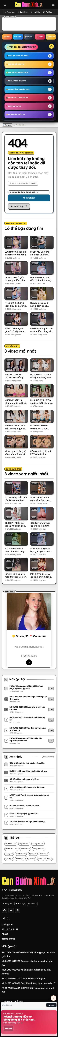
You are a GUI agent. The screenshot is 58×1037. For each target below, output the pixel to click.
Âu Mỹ (9, 854)
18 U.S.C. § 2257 (10, 929)
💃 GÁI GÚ (40, 37)
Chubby (19, 859)
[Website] (17, 910)
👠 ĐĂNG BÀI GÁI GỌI (13, 106)
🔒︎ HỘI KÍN (7, 37)
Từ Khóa (49, 12)
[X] (11, 910)
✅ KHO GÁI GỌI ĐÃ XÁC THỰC (17, 72)
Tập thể (32, 854)
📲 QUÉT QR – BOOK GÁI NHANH (17, 56)
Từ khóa (33, 904)
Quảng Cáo (7, 924)
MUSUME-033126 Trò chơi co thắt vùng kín (24, 978)
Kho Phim (36, 12)
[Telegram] (4, 910)
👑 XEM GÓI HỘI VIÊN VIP (15, 64)
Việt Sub (24, 844)
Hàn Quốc (31, 859)
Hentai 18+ (11, 849)
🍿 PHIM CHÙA (29, 37)
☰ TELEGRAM (18, 37)
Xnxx (40, 859)
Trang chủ (11, 12)
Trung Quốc (38, 849)
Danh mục (21, 904)
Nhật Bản (11, 844)
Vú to (49, 859)
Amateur (25, 849)
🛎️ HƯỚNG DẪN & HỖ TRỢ (15, 114)
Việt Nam (21, 854)
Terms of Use (8, 938)
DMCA (5, 934)
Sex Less (44, 854)
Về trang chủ (20, 206)
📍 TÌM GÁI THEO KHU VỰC (16, 81)
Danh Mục (24, 12)
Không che (38, 844)
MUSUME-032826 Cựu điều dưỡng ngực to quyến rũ (28, 983)
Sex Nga (9, 859)
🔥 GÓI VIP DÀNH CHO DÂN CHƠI (17, 89)
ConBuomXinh (12, 890)
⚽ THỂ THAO (51, 37)
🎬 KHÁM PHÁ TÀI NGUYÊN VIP (17, 98)
